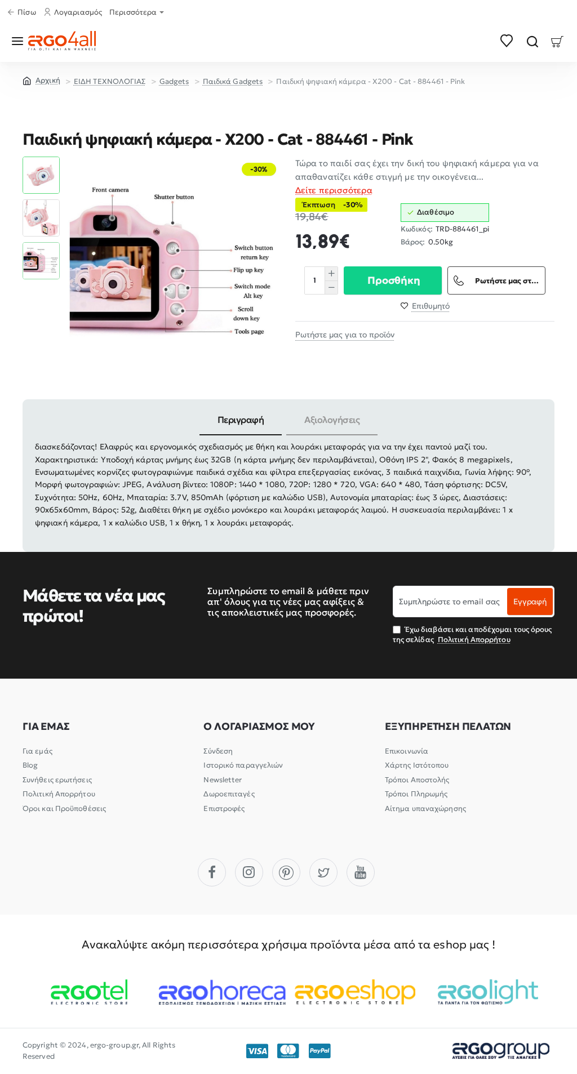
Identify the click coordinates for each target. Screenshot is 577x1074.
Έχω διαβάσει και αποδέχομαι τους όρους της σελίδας (472, 634)
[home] (41, 79)
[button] (41, 161)
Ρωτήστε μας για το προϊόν (344, 334)
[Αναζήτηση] (532, 41)
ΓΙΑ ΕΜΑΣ (46, 726)
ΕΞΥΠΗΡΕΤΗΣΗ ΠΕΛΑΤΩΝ (448, 726)
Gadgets (174, 81)
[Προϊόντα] (19, 41)
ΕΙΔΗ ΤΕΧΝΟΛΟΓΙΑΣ (110, 81)
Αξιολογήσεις (331, 419)
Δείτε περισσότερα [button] (333, 190)
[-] (331, 287)
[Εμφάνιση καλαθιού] (557, 41)
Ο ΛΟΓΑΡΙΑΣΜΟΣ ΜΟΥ (259, 726)
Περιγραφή (241, 419)
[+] (331, 273)
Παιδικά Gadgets (233, 81)
